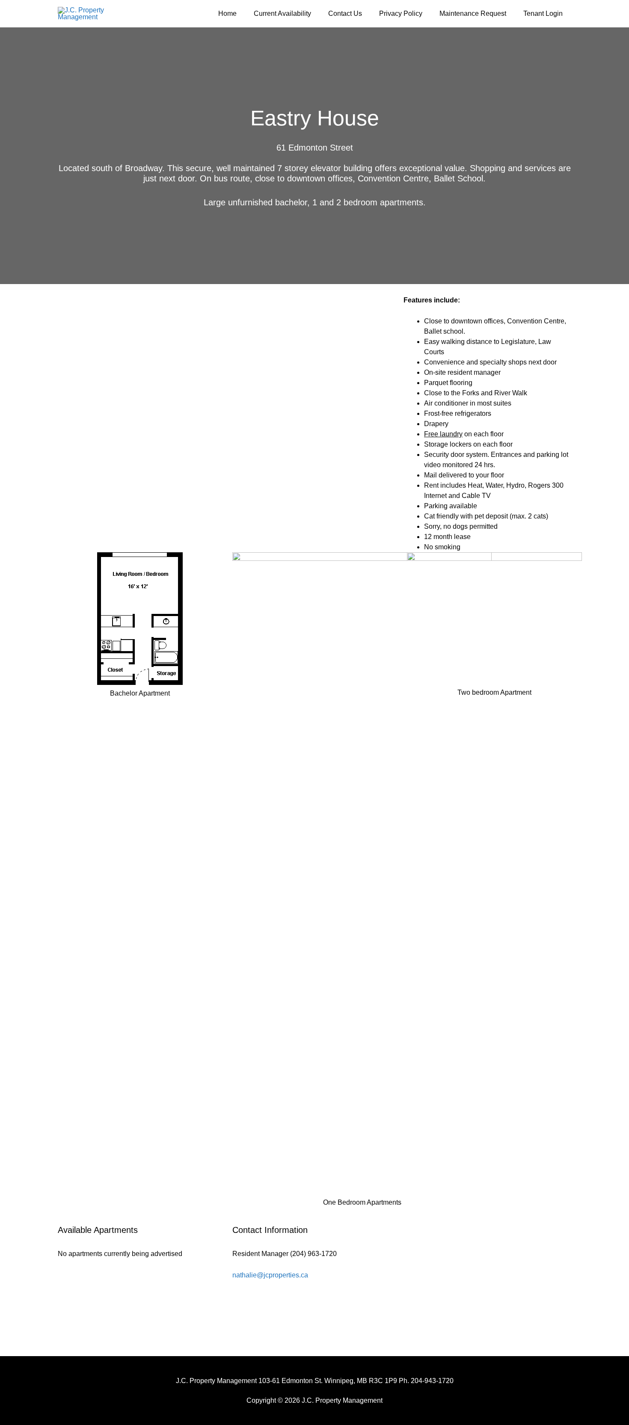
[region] (225, 423)
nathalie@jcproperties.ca (270, 1275)
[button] (71, 423)
